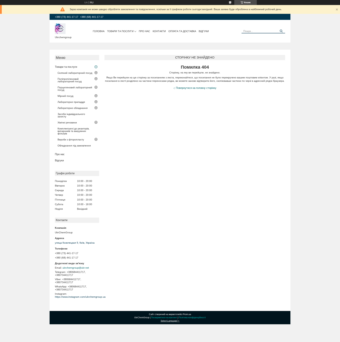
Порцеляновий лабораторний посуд (75, 88)
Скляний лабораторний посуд (75, 72)
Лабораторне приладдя (71, 102)
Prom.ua (187, 314)
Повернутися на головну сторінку (196, 87)
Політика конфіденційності (192, 317)
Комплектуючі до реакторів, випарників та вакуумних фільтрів (73, 131)
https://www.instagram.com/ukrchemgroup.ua (80, 296)
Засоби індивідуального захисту (71, 115)
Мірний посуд (65, 95)
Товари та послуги (120, 31)
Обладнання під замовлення (74, 145)
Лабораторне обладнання (73, 108)
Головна (98, 31)
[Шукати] (281, 31)
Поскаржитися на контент (164, 317)
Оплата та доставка (182, 31)
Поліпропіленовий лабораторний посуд (70, 80)
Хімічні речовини (67, 122)
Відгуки (204, 31)
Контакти (159, 31)
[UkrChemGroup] (60, 28)
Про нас (144, 31)
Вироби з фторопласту (71, 139)
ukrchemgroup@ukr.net (76, 267)
